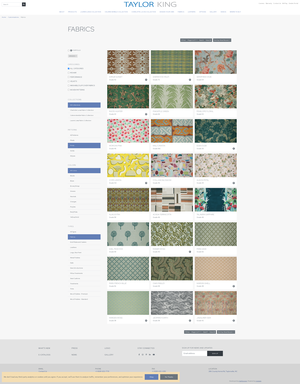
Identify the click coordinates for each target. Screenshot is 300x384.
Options (202, 12)
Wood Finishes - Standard (79, 299)
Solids (72, 151)
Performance (76, 77)
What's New (44, 348)
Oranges (73, 202)
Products (72, 12)
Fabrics (181, 12)
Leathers (191, 12)
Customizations (13, 17)
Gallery (213, 12)
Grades (72, 56)
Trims (72, 289)
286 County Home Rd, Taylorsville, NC (223, 371)
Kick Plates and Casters (78, 242)
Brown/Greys (74, 186)
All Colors (73, 171)
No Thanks (169, 377)
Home (4, 17)
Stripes (72, 156)
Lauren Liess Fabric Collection (80, 120)
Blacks (72, 176)
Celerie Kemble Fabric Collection (81, 115)
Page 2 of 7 (192, 40)
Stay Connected (146, 348)
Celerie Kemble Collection (116, 12)
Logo (107, 348)
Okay (152, 377)
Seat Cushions (75, 278)
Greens (72, 191)
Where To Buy (235, 12)
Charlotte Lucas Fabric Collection (82, 110)
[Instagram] (142, 355)
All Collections (75, 105)
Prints (72, 145)
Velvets (73, 81)
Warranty (269, 3)
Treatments (74, 284)
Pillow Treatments (76, 273)
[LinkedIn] (150, 355)
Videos (223, 12)
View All (208, 40)
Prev (184, 40)
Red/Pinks (73, 212)
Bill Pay (284, 3)
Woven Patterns (77, 90)
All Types (73, 232)
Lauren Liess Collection (90, 12)
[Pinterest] (146, 355)
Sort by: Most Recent (221, 40)
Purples (72, 207)
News (74, 355)
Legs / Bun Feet (75, 252)
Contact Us (277, 3)
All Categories (76, 68)
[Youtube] (154, 355)
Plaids (72, 140)
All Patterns (74, 135)
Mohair (73, 73)
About (61, 12)
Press (74, 348)
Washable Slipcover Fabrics (82, 85)
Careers (261, 3)
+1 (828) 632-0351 (159, 371)
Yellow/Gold (74, 217)
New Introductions (76, 268)
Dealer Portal (293, 3)
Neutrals (73, 196)
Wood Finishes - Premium (79, 294)
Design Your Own (167, 12)
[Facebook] (139, 355)
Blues (72, 181)
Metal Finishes (75, 258)
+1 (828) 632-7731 (102, 371)
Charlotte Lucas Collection (143, 12)
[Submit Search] (24, 4)
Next (201, 40)
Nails (71, 263)
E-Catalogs (44, 355)
